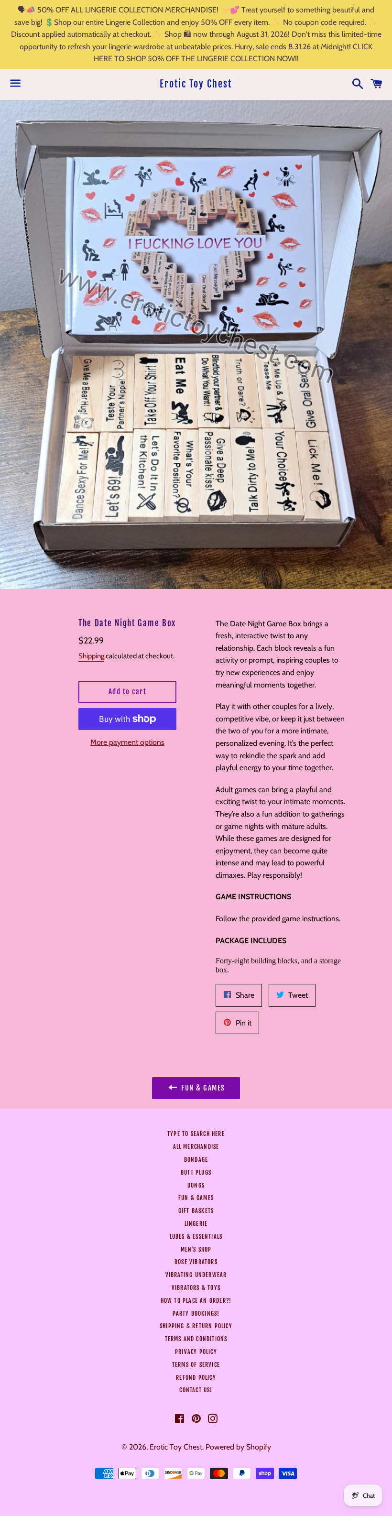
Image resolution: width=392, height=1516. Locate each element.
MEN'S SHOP (196, 1249)
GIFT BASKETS (196, 1210)
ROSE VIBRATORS (196, 1261)
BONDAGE (196, 1159)
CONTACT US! (195, 1390)
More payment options (127, 742)
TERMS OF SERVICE (196, 1364)
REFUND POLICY (196, 1377)
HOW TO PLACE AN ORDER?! (196, 1300)
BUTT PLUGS (196, 1172)
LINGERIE (196, 1223)
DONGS (196, 1185)
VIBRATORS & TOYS (196, 1287)
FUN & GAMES (196, 1197)
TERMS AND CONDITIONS (196, 1338)
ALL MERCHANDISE (196, 1146)
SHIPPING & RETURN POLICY (196, 1326)
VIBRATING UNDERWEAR (196, 1274)
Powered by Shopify (238, 1446)
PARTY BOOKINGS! (196, 1313)
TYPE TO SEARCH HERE (196, 1133)
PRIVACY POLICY (196, 1351)
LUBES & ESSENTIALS (196, 1236)
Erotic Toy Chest (196, 84)
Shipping (91, 656)
